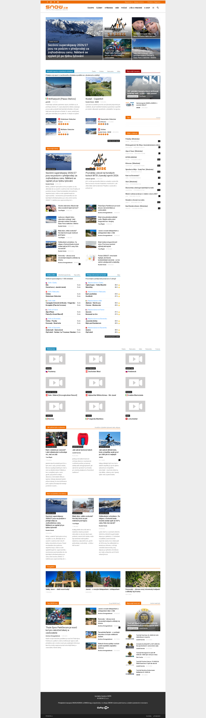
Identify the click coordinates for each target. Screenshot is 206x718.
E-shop (147, 8)
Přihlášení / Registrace (154, 2)
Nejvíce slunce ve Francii (96, 310)
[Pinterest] (54, 2)
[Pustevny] (63, 359)
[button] (157, 6)
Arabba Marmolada (135, 395)
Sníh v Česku (52, 283)
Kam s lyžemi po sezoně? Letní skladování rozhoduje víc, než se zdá (56, 452)
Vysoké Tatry (129, 368)
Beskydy (48, 368)
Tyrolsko (88, 392)
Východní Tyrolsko (51, 392)
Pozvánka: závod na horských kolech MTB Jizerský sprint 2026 (102, 174)
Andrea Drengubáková (105, 212)
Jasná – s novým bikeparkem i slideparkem (103, 589)
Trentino (88, 415)
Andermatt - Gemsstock (54, 330)
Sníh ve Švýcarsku (54, 328)
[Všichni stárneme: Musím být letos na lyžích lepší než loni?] (146, 26)
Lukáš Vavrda (76, 453)
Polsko (101, 71)
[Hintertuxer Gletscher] (51, 122)
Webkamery (51, 349)
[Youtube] (58, 2)
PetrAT (128, 159)
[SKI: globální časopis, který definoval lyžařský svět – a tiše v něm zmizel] (143, 88)
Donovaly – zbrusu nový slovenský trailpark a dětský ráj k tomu (69, 258)
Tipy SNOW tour (52, 603)
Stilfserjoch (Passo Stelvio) (62, 99)
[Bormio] (63, 406)
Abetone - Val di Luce (93, 303)
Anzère (88, 330)
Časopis (91, 8)
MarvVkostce (102, 122)
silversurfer (129, 147)
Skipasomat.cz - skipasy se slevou (134, 2)
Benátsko (128, 392)
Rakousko (110, 71)
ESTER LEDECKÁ (131, 157)
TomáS (128, 172)
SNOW (138, 107)
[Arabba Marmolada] (143, 382)
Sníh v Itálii (51, 301)
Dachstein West (94, 372)
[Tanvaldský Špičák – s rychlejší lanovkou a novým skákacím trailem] (91, 634)
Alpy (118, 275)
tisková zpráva (90, 178)
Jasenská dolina (91, 321)
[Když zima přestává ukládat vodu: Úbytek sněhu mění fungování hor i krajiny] (91, 219)
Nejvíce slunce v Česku (95, 283)
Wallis (127, 415)
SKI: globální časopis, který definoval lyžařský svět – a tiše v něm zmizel (142, 92)
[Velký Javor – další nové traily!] (63, 584)
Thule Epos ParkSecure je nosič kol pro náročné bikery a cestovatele (109, 208)
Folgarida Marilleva (95, 419)
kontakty (98, 696)
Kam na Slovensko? (132, 175)
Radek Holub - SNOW (92, 102)
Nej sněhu (77, 275)
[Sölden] (91, 131)
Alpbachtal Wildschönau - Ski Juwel (102, 395)
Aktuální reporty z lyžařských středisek (60, 71)
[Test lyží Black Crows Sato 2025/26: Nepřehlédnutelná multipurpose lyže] (143, 620)
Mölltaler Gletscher (67, 129)
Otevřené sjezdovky (64, 275)
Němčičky (89, 287)
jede (127, 196)
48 (159, 177)
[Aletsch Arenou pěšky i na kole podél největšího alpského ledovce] (91, 646)
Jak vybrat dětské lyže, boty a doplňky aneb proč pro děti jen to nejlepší (109, 452)
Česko (94, 71)
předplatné (156, 716)
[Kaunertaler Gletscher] (91, 121)
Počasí (124, 8)
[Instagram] (50, 2)
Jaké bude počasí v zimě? (112, 336)
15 (159, 208)
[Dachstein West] (103, 359)
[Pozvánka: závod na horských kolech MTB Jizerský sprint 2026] (117, 26)
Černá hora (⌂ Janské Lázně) (56, 287)
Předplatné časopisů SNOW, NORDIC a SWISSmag (75, 703)
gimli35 (48, 102)
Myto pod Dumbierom (93, 323)
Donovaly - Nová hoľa (53, 323)
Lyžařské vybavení (51, 447)
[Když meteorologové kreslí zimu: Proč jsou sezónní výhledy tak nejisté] (91, 244)
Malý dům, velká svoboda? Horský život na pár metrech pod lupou (68, 233)
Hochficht (89, 296)
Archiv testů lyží (155, 603)
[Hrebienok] (143, 359)
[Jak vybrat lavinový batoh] (83, 439)
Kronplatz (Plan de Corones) (56, 305)
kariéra (104, 696)
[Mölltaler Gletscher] (51, 132)
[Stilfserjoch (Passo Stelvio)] (63, 86)
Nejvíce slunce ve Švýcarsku (97, 328)
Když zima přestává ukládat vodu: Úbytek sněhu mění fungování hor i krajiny (107, 219)
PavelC (127, 141)
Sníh (117, 8)
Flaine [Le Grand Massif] (54, 314)
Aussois (88, 312)
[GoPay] (103, 708)
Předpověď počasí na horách (96, 275)
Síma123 (128, 208)
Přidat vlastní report (113, 141)
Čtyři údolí (89, 332)
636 (159, 159)
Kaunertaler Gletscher (108, 119)
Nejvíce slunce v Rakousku (97, 292)
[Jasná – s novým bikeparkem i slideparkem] (103, 583)
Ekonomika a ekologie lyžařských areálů (140, 188)
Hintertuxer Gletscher (68, 119)
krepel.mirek (129, 153)
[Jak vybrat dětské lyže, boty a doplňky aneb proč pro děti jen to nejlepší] (109, 439)
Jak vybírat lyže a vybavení (56, 427)
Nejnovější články (52, 149)
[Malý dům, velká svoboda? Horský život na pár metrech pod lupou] (51, 233)
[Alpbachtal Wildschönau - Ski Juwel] (103, 382)
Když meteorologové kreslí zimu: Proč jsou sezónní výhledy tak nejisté (107, 244)
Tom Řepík (61, 210)
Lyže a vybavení (135, 8)
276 (159, 171)
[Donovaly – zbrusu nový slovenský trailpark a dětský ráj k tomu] (51, 258)
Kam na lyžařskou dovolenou (56, 494)
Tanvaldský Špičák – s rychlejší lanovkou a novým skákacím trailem (109, 634)
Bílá (47, 285)
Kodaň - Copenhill (94, 99)
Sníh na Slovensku (54, 319)
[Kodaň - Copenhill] (103, 86)
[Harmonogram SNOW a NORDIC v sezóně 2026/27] (130, 105)
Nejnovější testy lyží (133, 603)
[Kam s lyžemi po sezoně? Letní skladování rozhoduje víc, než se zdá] (56, 439)
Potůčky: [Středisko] (132, 139)
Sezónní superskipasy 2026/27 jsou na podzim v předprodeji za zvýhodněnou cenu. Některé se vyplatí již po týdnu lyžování (61, 177)
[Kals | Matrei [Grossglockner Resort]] (63, 382)
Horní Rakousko (90, 368)
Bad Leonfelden (91, 294)
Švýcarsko (148, 349)
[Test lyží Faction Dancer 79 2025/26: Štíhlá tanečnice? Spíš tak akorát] (130, 663)
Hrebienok (132, 372)
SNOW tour (49, 586)
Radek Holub (50, 184)
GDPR (109, 696)
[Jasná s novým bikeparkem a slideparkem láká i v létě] (91, 233)
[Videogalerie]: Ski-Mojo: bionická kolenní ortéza (143, 145)
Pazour (60, 122)
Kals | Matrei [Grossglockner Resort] (62, 395)
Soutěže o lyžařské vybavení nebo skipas (107, 427)
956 (159, 165)
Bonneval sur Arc (92, 314)
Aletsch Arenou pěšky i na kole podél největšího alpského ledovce (108, 646)
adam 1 (128, 202)
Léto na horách (109, 28)
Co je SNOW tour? (114, 603)
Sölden (103, 129)
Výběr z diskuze (132, 133)
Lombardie (49, 415)
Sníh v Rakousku (53, 292)
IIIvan (127, 184)
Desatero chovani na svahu (135, 200)
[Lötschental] (143, 406)
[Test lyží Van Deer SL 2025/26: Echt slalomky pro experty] (130, 637)
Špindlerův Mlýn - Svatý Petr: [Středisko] (139, 169)
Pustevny (51, 372)
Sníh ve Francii (53, 310)
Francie (157, 349)
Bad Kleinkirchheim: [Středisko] (137, 206)
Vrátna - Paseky (51, 321)
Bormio (51, 419)
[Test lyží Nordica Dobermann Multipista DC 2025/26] (130, 672)
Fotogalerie (51, 567)
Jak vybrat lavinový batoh (82, 450)
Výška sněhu (51, 275)
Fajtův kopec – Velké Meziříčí (96, 285)
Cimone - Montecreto (93, 305)
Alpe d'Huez (50, 312)
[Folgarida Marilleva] (103, 406)
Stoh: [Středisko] (131, 182)
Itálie (118, 71)
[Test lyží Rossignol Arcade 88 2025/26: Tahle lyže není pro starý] (130, 654)
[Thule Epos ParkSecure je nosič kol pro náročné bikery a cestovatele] (117, 48)
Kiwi (59, 132)
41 (159, 184)
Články (99, 8)
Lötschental (132, 419)
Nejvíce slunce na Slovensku (97, 319)
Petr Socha (139, 657)
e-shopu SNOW (107, 703)
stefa (127, 178)
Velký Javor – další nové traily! (57, 589)
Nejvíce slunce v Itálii (95, 301)
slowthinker (129, 165)
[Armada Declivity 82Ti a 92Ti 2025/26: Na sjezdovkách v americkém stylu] (130, 645)
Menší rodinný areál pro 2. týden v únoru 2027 (141, 194)
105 (159, 190)
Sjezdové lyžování (139, 31)
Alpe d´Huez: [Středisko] (134, 151)
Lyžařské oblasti (53, 41)
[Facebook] (47, 2)
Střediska (109, 8)
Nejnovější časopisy (133, 71)
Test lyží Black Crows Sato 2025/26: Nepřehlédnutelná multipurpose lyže (142, 624)
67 (159, 141)
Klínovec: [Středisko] (133, 163)
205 (159, 202)
